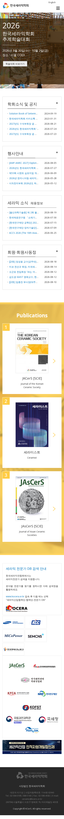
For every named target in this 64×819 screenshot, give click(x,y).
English (52, 2)
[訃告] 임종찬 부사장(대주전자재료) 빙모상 (31, 282)
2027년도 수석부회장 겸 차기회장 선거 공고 (31, 133)
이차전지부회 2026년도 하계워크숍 (27, 183)
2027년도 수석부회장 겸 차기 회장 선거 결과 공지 (34, 123)
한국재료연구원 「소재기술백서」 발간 (29, 217)
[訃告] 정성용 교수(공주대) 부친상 (26, 261)
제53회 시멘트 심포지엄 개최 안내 (26, 173)
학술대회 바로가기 (15, 63)
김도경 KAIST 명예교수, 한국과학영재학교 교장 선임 (36, 276)
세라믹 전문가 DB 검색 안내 (26, 568)
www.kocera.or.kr (15, 596)
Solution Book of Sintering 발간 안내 (28, 113)
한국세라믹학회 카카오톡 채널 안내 (27, 118)
